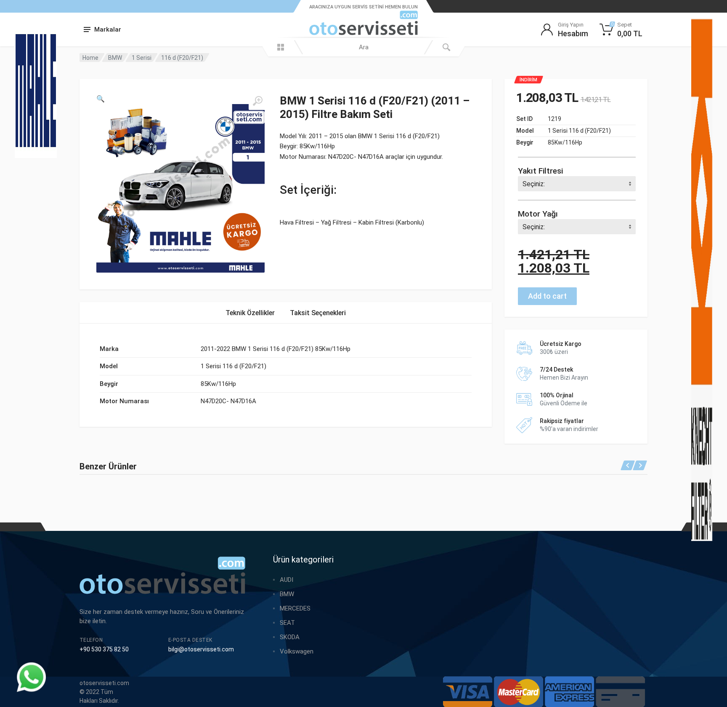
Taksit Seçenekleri (318, 313)
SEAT (287, 623)
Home (90, 57)
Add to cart (547, 296)
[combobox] (363, 47)
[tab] (250, 313)
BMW (115, 57)
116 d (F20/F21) (182, 57)
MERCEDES (295, 608)
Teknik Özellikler (250, 313)
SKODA (290, 637)
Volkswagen (296, 651)
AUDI (286, 580)
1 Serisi (141, 57)
